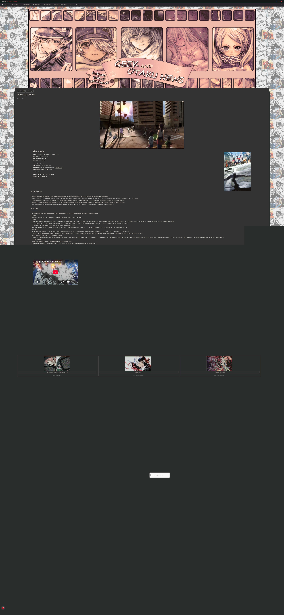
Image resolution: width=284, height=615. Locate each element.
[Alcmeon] (34, 312)
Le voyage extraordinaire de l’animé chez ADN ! (57, 372)
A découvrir (47, 4)
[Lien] (138, 461)
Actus (6, 4)
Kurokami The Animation (107, 437)
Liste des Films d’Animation (178, 560)
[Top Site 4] (116, 561)
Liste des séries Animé (177, 551)
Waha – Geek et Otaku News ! (127, 499)
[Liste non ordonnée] (132, 461)
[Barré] (128, 461)
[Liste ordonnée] (130, 461)
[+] (142, 461)
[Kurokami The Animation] (142, 393)
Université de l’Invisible (60, 4)
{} (140, 461)
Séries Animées (21, 91)
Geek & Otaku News (160, 480)
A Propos (174, 573)
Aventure (53, 303)
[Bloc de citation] (134, 461)
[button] (8, 4)
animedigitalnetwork (135, 303)
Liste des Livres (176, 569)
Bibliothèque (14, 4)
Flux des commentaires (176, 600)
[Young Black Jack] (138, 363)
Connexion (167, 451)
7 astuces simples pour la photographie (29, 383)
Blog (71, 4)
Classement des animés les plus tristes (127, 504)
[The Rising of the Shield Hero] (57, 393)
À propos (39, 309)
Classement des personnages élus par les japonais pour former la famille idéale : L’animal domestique (235, 383)
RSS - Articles (119, 574)
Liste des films (175, 557)
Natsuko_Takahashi (104, 303)
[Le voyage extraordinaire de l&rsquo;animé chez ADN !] (56, 363)
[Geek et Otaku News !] (2, 5)
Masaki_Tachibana (93, 303)
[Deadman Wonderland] (219, 363)
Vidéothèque (25, 4)
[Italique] (124, 461)
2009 (144, 303)
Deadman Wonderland (220, 372)
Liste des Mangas (176, 566)
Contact (174, 576)
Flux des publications (175, 597)
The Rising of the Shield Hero (24, 437)
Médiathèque (36, 4)
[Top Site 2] (114, 561)
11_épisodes (74, 303)
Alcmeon (25, 98)
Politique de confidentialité (178, 582)
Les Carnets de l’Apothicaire (11, 1)
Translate (124, 583)
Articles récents (46, 309)
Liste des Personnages (177, 563)
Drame (58, 303)
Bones (112, 303)
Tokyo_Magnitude (44, 303)
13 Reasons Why (190, 437)
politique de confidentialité (139, 481)
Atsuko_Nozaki (82, 303)
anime (36, 303)
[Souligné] (126, 461)
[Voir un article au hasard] (282, 5)
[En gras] (122, 461)
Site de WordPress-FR (175, 603)
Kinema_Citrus (119, 303)
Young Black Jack (138, 372)
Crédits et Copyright (177, 579)
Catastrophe (66, 303)
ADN (127, 303)
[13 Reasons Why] (226, 393)
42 (76, 4)
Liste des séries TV (176, 554)
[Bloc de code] (136, 461)
